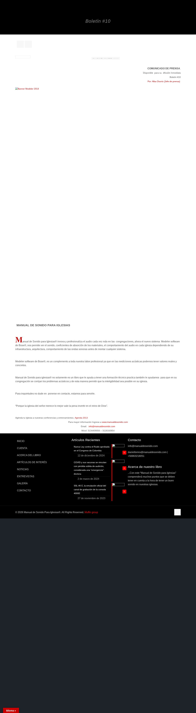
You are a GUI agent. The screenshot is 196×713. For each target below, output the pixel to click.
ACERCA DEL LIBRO (29, 455)
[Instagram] (169, 512)
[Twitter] (161, 512)
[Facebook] (157, 512)
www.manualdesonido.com (115, 422)
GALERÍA (22, 483)
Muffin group (91, 512)
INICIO (20, 441)
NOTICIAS (23, 469)
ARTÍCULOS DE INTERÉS (32, 462)
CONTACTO (24, 490)
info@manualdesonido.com (102, 426)
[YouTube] (165, 512)
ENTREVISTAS (25, 476)
